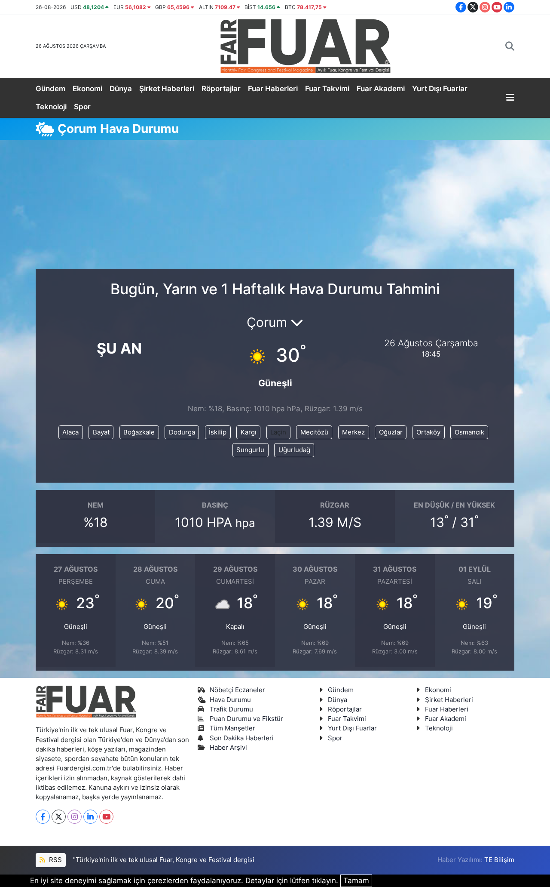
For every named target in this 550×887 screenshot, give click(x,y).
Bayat (101, 432)
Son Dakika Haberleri (242, 738)
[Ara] (509, 46)
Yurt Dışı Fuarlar (440, 88)
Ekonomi (87, 88)
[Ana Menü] (510, 98)
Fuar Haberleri (273, 88)
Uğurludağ (294, 450)
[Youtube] (106, 817)
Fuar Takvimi (327, 88)
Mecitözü (314, 432)
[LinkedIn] (90, 817)
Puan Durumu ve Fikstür (246, 719)
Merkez (353, 432)
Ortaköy (428, 432)
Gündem (50, 88)
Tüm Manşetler (232, 728)
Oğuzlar (391, 432)
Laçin (278, 432)
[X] (59, 817)
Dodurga (182, 432)
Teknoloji (51, 106)
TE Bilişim (499, 860)
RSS (54, 860)
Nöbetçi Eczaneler (237, 690)
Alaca (70, 432)
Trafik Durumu (231, 709)
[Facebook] (43, 817)
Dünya (121, 88)
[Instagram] (74, 817)
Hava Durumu (230, 700)
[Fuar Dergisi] (305, 45)
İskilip (217, 432)
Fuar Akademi (381, 88)
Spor (82, 106)
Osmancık (469, 432)
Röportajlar (221, 88)
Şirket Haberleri (166, 88)
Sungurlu (250, 450)
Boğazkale (139, 432)
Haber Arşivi (228, 747)
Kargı (249, 432)
